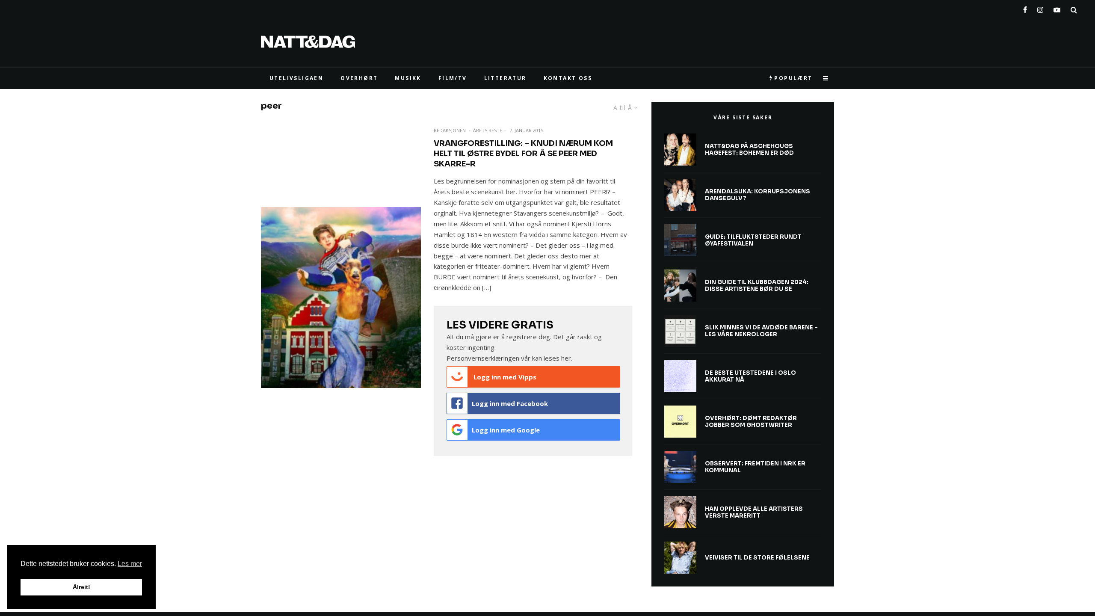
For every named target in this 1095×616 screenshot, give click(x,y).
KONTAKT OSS (568, 78)
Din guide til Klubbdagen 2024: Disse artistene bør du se (756, 285)
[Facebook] (1025, 8)
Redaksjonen (450, 130)
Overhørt (359, 78)
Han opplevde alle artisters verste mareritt (754, 512)
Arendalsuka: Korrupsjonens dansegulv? (757, 194)
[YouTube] (1056, 8)
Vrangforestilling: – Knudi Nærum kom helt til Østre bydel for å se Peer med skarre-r (523, 154)
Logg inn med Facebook (510, 403)
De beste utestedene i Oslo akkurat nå (750, 376)
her (566, 358)
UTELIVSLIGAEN (296, 78)
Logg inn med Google (506, 430)
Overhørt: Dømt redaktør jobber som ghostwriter (751, 421)
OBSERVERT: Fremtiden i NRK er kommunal (755, 467)
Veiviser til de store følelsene (757, 557)
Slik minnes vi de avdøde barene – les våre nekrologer (761, 331)
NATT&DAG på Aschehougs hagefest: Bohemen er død (749, 149)
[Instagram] (1040, 8)
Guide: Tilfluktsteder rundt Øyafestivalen (753, 240)
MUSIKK (408, 78)
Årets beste (487, 130)
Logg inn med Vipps (504, 377)
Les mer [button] (130, 563)
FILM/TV (452, 78)
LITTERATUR (505, 78)
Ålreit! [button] (81, 586)
